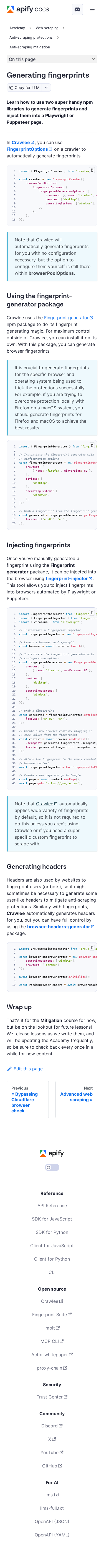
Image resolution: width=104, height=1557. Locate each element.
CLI (52, 1272)
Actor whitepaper (49, 1354)
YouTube (49, 1452)
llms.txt (52, 1494)
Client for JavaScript (52, 1245)
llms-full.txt (52, 1508)
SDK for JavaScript (52, 1219)
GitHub (49, 1466)
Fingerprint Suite (49, 1314)
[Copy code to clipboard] (92, 170)
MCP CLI (49, 1341)
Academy (17, 28)
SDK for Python (52, 1232)
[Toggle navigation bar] (92, 9)
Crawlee (44, 803)
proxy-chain (49, 1368)
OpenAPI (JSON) (52, 1521)
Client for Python (52, 1259)
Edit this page (28, 1068)
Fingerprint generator (66, 317)
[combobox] (46, 87)
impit (49, 1328)
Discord (49, 1426)
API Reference (52, 1205)
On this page (22, 59)
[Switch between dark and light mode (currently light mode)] (52, 1167)
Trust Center (50, 1397)
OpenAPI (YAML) (52, 1535)
